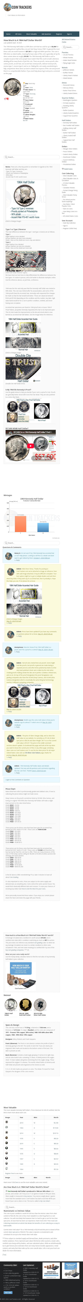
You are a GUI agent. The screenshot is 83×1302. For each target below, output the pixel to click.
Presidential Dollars (69, 164)
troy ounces (28, 1196)
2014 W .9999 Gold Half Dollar (25, 1014)
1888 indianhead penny (12, 1280)
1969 (21, 1164)
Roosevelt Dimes (68, 85)
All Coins (18, 34)
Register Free (9, 1173)
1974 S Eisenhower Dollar (30, 1275)
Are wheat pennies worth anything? (68, 200)
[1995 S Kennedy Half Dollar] (11, 1148)
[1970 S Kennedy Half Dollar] (11, 1137)
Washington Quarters (70, 100)
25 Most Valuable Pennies (68, 184)
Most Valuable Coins (70, 176)
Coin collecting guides (12, 1273)
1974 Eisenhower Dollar (32, 1293)
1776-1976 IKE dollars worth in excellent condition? (11, 1287)
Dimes (64, 83)
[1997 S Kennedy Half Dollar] (11, 1158)
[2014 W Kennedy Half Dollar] (11, 1122)
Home (8, 34)
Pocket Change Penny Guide (70, 191)
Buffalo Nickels (68, 73)
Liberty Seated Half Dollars (69, 136)
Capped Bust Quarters (70, 116)
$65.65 (56, 1164)
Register (59, 34)
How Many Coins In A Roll (69, 212)
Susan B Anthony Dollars (68, 161)
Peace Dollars (67, 152)
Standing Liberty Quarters (68, 107)
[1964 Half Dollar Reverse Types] (31, 261)
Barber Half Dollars (69, 133)
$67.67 (56, 1159)
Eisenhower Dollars (69, 157)
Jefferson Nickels (68, 70)
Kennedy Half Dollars (70, 123)
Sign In (69, 34)
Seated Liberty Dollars (70, 154)
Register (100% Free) (70, 228)
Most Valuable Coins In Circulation (70, 179)
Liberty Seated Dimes (70, 93)
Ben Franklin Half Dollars (71, 125)
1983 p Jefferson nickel (12, 1283)
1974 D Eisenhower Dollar (30, 1288)
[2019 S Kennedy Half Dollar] (11, 1143)
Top (4, 1255)
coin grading (38, 943)
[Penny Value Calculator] (51, 1270)
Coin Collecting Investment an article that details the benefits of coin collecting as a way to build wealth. (32, 1223)
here (16, 1182)
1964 (31, 87)
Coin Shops (8, 1271)
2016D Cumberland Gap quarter (12, 1277)
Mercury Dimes (68, 88)
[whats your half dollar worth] (31, 976)
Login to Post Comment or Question (18, 780)
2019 (21, 1144)
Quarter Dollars (68, 98)
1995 (21, 1149)
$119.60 (55, 1128)
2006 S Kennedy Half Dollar (30, 1269)
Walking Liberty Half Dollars (69, 129)
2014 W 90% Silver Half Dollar (40, 1014)
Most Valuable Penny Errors (69, 196)
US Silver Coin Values (32, 753)
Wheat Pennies (68, 57)
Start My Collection (69, 223)
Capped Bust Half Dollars (68, 141)
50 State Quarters (69, 103)
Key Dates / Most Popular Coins (68, 205)
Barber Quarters (68, 110)
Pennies (65, 52)
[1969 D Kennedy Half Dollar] (11, 1163)
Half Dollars (66, 120)
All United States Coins (70, 216)
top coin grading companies (15, 950)
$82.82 (56, 1149)
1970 (21, 1138)
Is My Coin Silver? (44, 1201)
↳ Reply (17, 560)
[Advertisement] (63, 17)
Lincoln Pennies (68, 55)
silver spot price (14, 1232)
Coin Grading (14, 877)
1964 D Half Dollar (9, 1014)
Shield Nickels (67, 78)
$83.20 (56, 1138)
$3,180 (56, 1123)
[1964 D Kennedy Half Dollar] (11, 1127)
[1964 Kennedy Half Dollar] (11, 1168)
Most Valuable (31, 34)
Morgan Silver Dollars (70, 149)
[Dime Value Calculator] (70, 1270)
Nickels (65, 67)
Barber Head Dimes (69, 91)
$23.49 (25, 120)
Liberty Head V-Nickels (70, 75)
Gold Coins (68, 169)
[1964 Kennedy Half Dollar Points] (31, 200)
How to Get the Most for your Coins (33, 889)
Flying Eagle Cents (69, 63)
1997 (21, 1159)
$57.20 (56, 1169)
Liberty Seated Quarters (71, 113)
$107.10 (55, 1133)
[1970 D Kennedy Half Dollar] (11, 1153)
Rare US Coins (67, 209)
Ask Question (46, 34)
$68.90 (56, 1154)
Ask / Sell (8, 1292)
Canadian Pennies (69, 188)
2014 (21, 1123)
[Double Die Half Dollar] (31, 368)
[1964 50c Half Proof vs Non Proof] (31, 410)
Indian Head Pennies (70, 60)
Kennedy (32, 94)
